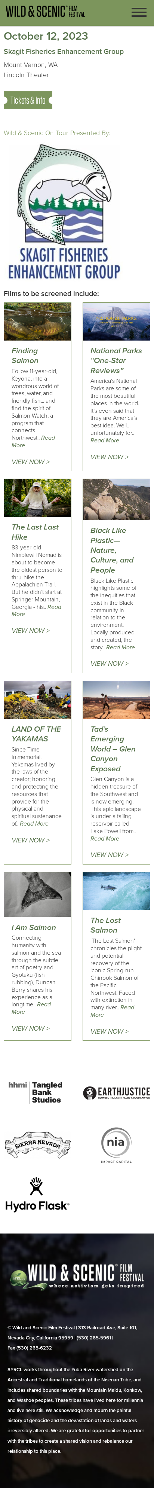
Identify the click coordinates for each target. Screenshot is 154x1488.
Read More (104, 440)
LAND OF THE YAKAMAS (36, 734)
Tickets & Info (28, 100)
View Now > (31, 462)
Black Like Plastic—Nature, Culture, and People (111, 550)
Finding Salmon (25, 355)
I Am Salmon (34, 927)
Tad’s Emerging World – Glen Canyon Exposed (113, 749)
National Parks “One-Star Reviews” (116, 360)
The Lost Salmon (105, 925)
